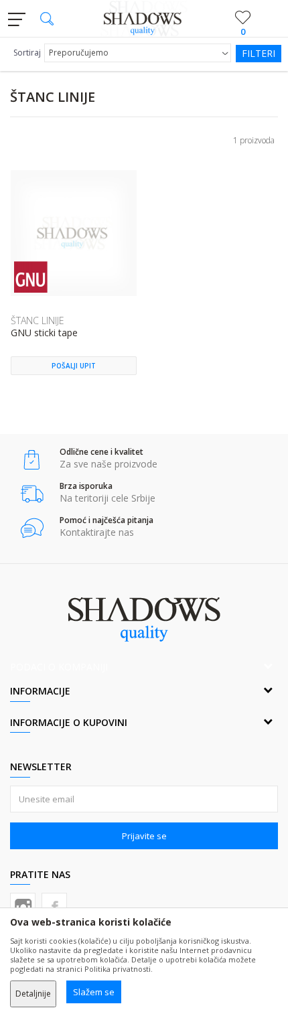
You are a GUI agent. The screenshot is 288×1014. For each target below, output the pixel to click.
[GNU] (31, 277)
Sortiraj (27, 52)
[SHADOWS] (144, 19)
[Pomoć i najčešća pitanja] (32, 528)
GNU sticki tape (44, 333)
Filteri (258, 53)
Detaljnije (33, 993)
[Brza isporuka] (32, 494)
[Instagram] (22, 905)
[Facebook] (54, 905)
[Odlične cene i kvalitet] (32, 460)
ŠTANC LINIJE (37, 320)
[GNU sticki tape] (74, 233)
